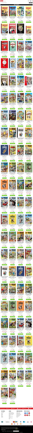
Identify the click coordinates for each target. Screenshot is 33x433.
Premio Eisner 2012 (18, 414)
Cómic (2, 413)
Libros (2, 415)
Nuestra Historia (18, 415)
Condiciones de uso (11, 412)
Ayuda (9, 415)
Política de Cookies (11, 414)
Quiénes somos (18, 412)
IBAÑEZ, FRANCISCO (4, 18)
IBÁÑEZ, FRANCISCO (12, 18)
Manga (2, 414)
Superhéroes (2, 412)
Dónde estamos (18, 413)
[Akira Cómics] (3, 1)
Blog (9, 418)
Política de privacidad (11, 413)
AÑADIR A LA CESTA (4, 39)
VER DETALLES (20, 143)
